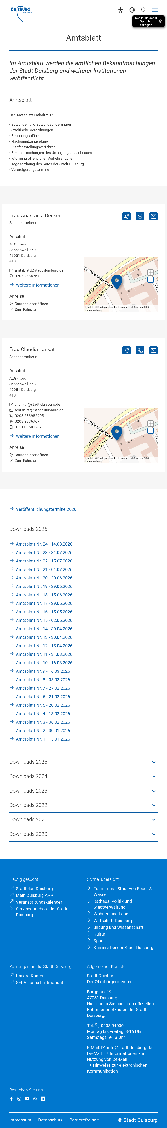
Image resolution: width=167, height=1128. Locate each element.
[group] (121, 284)
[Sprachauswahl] (132, 10)
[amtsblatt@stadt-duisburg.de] (153, 216)
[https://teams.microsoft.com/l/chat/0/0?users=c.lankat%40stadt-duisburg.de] (126, 350)
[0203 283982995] (140, 350)
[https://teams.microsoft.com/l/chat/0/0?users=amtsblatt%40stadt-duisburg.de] (126, 216)
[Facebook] (11, 1098)
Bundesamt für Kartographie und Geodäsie (120, 307)
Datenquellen (92, 310)
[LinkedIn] (43, 1098)
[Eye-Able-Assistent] (120, 10)
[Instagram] (19, 1098)
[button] (150, 272)
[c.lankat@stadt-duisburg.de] (153, 350)
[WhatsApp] (35, 1098)
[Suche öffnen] (143, 10)
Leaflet (89, 307)
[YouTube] (27, 1098)
